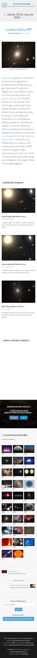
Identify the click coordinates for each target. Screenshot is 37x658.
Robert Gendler (25, 33)
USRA (32, 645)
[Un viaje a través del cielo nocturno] (18, 495)
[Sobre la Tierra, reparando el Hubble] (7, 507)
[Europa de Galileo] (18, 449)
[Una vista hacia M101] (18, 472)
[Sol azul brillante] (29, 484)
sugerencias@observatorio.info (18, 652)
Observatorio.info (14, 638)
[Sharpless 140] (29, 519)
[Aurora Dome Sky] (7, 449)
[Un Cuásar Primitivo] (7, 530)
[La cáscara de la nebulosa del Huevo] (7, 554)
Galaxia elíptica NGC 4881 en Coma (14, 264)
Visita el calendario (8, 439)
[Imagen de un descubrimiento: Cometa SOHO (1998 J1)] (29, 542)
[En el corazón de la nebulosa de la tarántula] (7, 472)
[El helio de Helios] (18, 554)
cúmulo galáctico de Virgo (13, 136)
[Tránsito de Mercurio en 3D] (29, 472)
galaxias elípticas (9, 98)
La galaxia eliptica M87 (18, 29)
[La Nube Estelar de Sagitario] (29, 530)
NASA (13, 643)
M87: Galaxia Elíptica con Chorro (13, 306)
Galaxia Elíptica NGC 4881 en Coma (14, 216)
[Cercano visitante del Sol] (7, 542)
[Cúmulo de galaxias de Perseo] (18, 507)
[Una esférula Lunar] (29, 507)
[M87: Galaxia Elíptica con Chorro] (29, 495)
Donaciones (10, 649)
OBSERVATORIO (20, 4)
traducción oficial (27, 638)
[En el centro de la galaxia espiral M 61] (18, 484)
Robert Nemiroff (13, 645)
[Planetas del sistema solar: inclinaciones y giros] (29, 460)
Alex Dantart (24, 654)
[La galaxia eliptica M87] (7, 519)
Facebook (14, 417)
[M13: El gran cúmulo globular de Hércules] (7, 460)
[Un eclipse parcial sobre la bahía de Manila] (7, 495)
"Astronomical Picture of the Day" (21, 640)
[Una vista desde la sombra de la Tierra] (29, 449)
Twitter (23, 417)
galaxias (8, 77)
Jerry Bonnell (26, 645)
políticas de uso (29, 643)
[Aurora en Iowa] (18, 519)
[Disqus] (18, 367)
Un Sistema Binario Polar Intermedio (19, 585)
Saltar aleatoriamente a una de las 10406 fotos (18, 619)
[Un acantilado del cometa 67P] (7, 484)
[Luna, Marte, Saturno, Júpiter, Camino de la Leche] (18, 460)
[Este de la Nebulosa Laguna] (18, 530)
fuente (25, 153)
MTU (20, 645)
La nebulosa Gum (13, 571)
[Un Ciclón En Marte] (18, 542)
